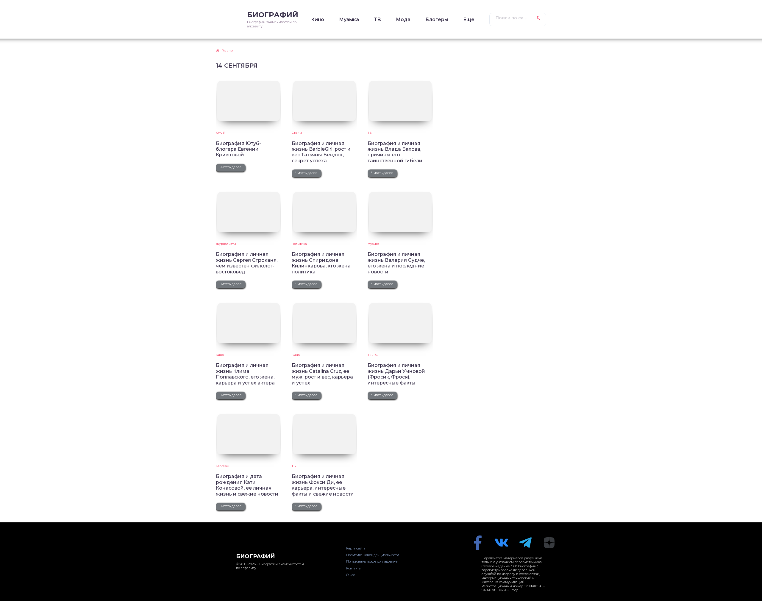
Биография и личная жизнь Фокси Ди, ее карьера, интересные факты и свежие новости (323, 485)
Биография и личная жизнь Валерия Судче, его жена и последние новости (396, 262)
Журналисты (226, 244)
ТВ (377, 19)
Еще (468, 19)
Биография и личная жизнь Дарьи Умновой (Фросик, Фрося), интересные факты (396, 373)
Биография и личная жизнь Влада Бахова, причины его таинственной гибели (395, 152)
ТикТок (373, 355)
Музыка (349, 19)
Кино (317, 19)
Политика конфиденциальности (372, 555)
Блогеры (436, 19)
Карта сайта (356, 548)
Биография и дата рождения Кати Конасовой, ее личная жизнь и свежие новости (247, 485)
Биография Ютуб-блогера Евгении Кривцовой (238, 149)
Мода (403, 19)
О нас (350, 575)
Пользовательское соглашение (371, 561)
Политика (299, 244)
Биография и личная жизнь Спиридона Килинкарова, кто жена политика (321, 262)
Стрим (297, 133)
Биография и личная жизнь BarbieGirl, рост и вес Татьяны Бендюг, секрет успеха (321, 152)
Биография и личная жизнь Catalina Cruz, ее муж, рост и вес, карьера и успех (322, 373)
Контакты (353, 568)
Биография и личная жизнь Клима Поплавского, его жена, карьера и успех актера (245, 373)
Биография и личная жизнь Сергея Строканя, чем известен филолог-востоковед (246, 262)
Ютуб (220, 133)
